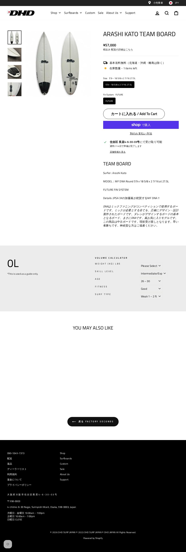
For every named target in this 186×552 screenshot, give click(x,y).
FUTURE (109, 101)
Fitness (101, 286)
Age (98, 279)
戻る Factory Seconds (95, 421)
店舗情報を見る (118, 152)
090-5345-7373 (15, 453)
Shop (62, 453)
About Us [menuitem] (112, 13)
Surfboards (66, 458)
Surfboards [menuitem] (71, 13)
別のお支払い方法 (141, 133)
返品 (9, 463)
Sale (62, 469)
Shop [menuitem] (54, 13)
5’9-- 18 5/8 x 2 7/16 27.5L (119, 84)
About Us (65, 474)
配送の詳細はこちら (122, 49)
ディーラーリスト (17, 469)
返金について (14, 479)
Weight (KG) (108, 263)
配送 (9, 458)
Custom (64, 463)
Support (64, 479)
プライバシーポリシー (19, 485)
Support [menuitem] (130, 13)
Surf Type (103, 294)
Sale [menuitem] (101, 13)
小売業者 (158, 3)
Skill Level (104, 271)
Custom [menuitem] (90, 13)
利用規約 (12, 474)
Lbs (118, 263)
